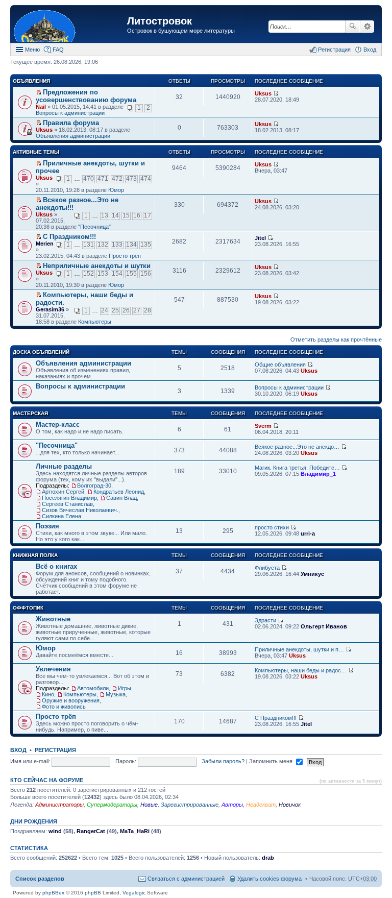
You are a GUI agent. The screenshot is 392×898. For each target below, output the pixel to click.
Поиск (352, 26)
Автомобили (93, 688)
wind (55, 831)
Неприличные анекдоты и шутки (97, 266)
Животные (53, 619)
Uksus (263, 93)
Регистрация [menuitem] (334, 49)
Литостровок (159, 21)
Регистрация (55, 750)
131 (88, 244)
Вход (18, 750)
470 (88, 178)
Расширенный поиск (367, 26)
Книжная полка (35, 555)
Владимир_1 (318, 474)
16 (136, 215)
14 (115, 215)
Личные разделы (64, 466)
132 (102, 244)
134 (131, 244)
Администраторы (59, 805)
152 (88, 273)
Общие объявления (280, 364)
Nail (41, 107)
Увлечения (53, 669)
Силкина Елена (61, 516)
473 (131, 178)
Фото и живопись (64, 706)
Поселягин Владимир (69, 498)
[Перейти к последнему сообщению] (276, 93)
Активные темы (36, 152)
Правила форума (71, 123)
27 (136, 310)
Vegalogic (133, 892)
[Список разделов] (70, 25)
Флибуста (267, 568)
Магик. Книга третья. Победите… (297, 468)
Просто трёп (125, 256)
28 (147, 310)
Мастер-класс (58, 424)
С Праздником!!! (69, 236)
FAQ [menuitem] (58, 49)
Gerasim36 (50, 309)
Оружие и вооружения (71, 700)
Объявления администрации (73, 136)
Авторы (232, 805)
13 (104, 215)
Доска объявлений (41, 352)
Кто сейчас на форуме (46, 780)
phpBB (93, 892)
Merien (45, 243)
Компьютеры (94, 322)
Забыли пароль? (223, 761)
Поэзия (47, 526)
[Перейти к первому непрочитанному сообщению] (38, 92)
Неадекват (261, 805)
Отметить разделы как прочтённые (336, 339)
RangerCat (91, 831)
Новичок (290, 805)
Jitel (260, 238)
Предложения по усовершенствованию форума (86, 96)
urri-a (308, 533)
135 (145, 244)
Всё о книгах (56, 566)
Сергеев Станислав (67, 504)
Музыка (116, 694)
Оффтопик (28, 608)
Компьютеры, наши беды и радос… (301, 670)
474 (145, 178)
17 (147, 215)
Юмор (116, 190)
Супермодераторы (112, 805)
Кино (48, 694)
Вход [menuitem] (369, 49)
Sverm (263, 426)
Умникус (312, 574)
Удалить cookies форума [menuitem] (269, 879)
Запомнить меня (271, 761)
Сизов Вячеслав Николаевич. (80, 510)
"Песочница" (94, 227)
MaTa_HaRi (135, 831)
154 (117, 273)
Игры (124, 688)
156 (145, 273)
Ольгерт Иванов (324, 626)
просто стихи (272, 527)
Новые (149, 805)
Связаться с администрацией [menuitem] (186, 879)
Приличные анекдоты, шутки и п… (299, 649)
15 (126, 215)
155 (131, 273)
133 (117, 244)
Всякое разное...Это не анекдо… (297, 447)
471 (102, 178)
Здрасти (265, 620)
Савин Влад (121, 498)
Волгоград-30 (94, 485)
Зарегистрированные (189, 805)
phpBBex (53, 892)
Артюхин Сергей (63, 492)
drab (268, 858)
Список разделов (39, 879)
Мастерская (30, 413)
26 (126, 310)
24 (104, 310)
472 (117, 178)
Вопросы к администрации (70, 113)
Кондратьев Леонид (118, 492)
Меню (32, 49)
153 (102, 273)
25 (115, 310)
